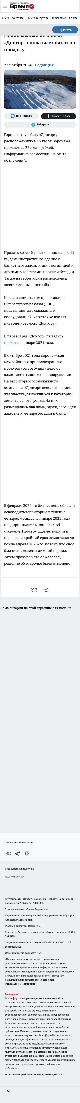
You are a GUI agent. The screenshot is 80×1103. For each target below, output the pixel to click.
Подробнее (28, 983)
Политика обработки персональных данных (33, 1074)
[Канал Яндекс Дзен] (58, 116)
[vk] (34, 590)
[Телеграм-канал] (40, 125)
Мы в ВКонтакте (13, 18)
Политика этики (14, 876)
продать (11, 342)
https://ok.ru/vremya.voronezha (23, 1047)
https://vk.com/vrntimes (51, 1043)
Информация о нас (64, 18)
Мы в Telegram (38, 18)
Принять (65, 30)
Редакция (44, 64)
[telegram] (47, 590)
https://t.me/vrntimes (24, 1043)
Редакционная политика (19, 868)
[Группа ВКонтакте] (21, 116)
